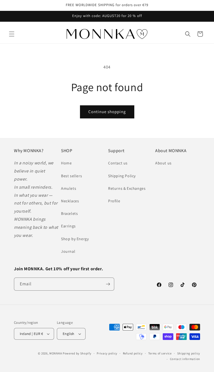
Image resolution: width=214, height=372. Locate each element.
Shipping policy (188, 353)
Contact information (185, 359)
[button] (12, 34)
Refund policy (133, 353)
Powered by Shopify (77, 353)
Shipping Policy (122, 175)
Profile (114, 200)
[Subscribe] (108, 284)
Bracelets (69, 213)
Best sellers (71, 175)
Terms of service (160, 353)
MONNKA (55, 353)
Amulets (68, 188)
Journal (68, 251)
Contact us (118, 163)
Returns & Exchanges (126, 188)
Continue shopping (107, 111)
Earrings (68, 225)
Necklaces (70, 200)
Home (66, 163)
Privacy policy (107, 353)
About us (163, 163)
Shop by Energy (75, 238)
